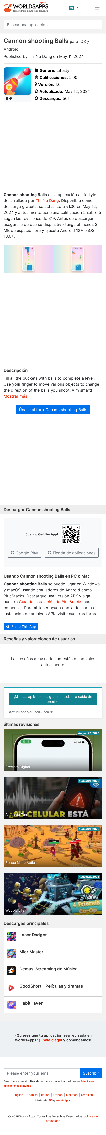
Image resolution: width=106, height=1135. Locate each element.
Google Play (26, 552)
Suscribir (91, 1073)
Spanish (32, 1095)
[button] (73, 7)
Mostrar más (15, 396)
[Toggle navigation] (97, 7)
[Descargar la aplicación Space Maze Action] (53, 852)
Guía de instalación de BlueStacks (50, 601)
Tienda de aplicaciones (73, 552)
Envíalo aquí (51, 1040)
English (18, 1095)
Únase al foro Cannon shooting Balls (53, 409)
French (58, 1095)
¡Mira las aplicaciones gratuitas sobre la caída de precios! (53, 699)
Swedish (87, 1095)
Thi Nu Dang (47, 200)
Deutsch (72, 1095)
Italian (45, 1095)
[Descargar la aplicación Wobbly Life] (53, 895)
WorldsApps (63, 1100)
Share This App (23, 626)
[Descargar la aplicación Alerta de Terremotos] (53, 804)
